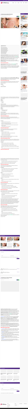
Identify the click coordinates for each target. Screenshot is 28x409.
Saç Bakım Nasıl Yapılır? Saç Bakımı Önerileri (24, 28)
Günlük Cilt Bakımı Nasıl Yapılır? (24, 80)
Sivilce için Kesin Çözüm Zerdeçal (4, 51)
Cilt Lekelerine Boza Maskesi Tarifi (16, 247)
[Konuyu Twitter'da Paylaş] (17, 16)
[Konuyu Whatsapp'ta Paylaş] (18, 16)
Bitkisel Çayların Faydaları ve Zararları (3, 373)
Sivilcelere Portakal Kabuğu (3, 53)
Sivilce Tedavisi (5, 16)
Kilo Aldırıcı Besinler (15, 373)
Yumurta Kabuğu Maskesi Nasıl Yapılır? (9, 241)
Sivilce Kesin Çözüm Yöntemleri (4, 47)
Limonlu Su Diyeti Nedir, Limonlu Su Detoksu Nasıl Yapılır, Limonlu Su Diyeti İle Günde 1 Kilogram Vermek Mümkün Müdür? (24, 98)
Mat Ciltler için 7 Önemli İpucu (24, 45)
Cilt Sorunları (3, 16)
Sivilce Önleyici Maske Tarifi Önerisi (23, 89)
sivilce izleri (16, 56)
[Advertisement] (14, 8)
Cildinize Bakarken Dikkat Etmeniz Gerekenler (24, 19)
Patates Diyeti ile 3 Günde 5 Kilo (16, 379)
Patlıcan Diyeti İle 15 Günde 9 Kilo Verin (24, 54)
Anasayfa (2, 278)
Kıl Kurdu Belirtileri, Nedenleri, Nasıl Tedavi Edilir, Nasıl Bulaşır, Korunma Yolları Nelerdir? (24, 72)
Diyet (3, 278)
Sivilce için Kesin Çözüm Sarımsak (4, 49)
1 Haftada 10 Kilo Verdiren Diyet (9, 373)
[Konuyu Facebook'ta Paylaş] (16, 16)
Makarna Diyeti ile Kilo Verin (3, 379)
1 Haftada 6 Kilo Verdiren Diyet (9, 379)
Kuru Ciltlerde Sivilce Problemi (3, 247)
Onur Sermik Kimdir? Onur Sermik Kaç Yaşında (24, 63)
